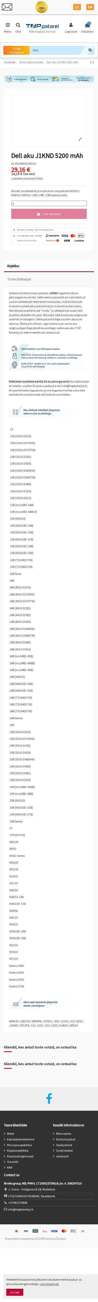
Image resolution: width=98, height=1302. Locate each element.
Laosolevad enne (22, 178)
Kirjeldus (13, 266)
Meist (10, 1133)
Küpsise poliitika (17, 1150)
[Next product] (93, 62)
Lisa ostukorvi (52, 214)
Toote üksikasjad (19, 279)
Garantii (12, 1162)
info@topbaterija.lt (20, 1209)
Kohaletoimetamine (20, 1139)
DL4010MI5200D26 (23, 163)
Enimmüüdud (65, 1139)
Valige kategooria (16, 50)
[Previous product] (91, 62)
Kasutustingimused (20, 1156)
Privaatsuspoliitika (19, 1145)
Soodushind (64, 1145)
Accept (14, 1292)
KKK (10, 1167)
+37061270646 (17, 1203)
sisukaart (62, 1156)
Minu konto (63, 1133)
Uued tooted (64, 1150)
